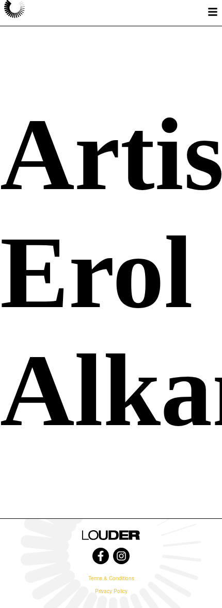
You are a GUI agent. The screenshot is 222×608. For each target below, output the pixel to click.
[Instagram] (121, 556)
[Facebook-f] (100, 556)
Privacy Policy (111, 591)
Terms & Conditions (111, 578)
